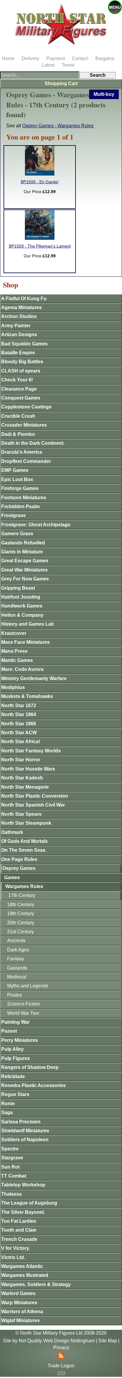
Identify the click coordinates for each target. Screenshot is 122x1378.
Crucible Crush (18, 416)
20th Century (20, 922)
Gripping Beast (18, 588)
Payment (55, 58)
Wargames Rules (24, 886)
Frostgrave (13, 515)
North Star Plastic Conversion (34, 795)
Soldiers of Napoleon (25, 1139)
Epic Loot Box (17, 479)
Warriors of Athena (22, 1311)
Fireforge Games (19, 488)
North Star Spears (21, 814)
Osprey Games (19, 868)
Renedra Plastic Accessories (33, 1085)
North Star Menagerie (25, 787)
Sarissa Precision (21, 1121)
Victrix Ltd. (13, 1257)
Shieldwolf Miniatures (25, 1130)
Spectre (10, 1148)
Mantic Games (17, 660)
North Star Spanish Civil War (33, 804)
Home (8, 58)
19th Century (20, 913)
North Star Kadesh (22, 777)
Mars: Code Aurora (22, 669)
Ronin (8, 1103)
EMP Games (14, 470)
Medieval (16, 976)
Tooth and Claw (18, 1230)
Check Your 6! (17, 379)
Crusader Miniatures (24, 425)
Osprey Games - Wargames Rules (58, 125)
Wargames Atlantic (22, 1266)
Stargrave (12, 1157)
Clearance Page (19, 389)
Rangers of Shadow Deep (30, 1067)
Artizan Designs (19, 334)
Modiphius (13, 687)
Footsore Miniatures (23, 497)
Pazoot (9, 1031)
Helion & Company (22, 615)
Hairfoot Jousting (20, 596)
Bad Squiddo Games (24, 343)
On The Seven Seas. (23, 850)
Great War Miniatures (24, 569)
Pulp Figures (15, 1058)
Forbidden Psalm (20, 506)
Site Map (107, 1340)
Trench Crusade (19, 1239)
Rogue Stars (15, 1094)
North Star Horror (20, 759)
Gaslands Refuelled (23, 542)
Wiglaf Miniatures (20, 1320)
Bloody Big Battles (22, 361)
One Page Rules (19, 859)
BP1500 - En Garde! (40, 182)
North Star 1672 (18, 705)
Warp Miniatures (19, 1302)
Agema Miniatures (21, 307)
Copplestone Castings (26, 406)
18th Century (20, 904)
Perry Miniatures (19, 1040)
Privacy (61, 1347)
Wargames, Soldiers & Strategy (36, 1284)
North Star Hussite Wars (28, 768)
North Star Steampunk (26, 823)
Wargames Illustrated (24, 1275)
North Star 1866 (18, 723)
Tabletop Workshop (23, 1184)
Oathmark (12, 832)
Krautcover (13, 633)
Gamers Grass (17, 533)
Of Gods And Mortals (24, 841)
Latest (48, 65)
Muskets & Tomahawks (27, 696)
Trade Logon (61, 1365)
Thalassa (11, 1194)
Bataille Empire (18, 352)
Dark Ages (18, 949)
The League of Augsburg (29, 1202)
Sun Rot (10, 1166)
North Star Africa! (20, 741)
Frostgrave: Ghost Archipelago (35, 524)
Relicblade (13, 1076)
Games (12, 877)
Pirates (14, 995)
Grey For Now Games (25, 578)
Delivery (30, 58)
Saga (7, 1112)
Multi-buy (104, 94)
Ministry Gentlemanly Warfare (34, 678)
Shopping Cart (61, 83)
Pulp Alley (12, 1049)
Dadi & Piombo (18, 434)
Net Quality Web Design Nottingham (57, 1340)
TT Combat (13, 1175)
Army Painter (15, 325)
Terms (68, 65)
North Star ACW (19, 732)
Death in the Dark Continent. (33, 443)
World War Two (23, 1013)
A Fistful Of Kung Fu (23, 298)
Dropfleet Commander (26, 461)
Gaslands (17, 967)
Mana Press (14, 651)
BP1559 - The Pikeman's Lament (40, 246)
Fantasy (15, 958)
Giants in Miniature (22, 551)
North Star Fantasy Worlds (31, 750)
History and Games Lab (27, 624)
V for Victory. (15, 1248)
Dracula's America (21, 452)
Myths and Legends (27, 985)
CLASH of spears (20, 370)
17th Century (21, 895)
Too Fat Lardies (18, 1221)
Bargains (104, 58)
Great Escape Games (24, 560)
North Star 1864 (18, 714)
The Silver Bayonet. (23, 1212)
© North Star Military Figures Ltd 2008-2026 (61, 1332)
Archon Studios (19, 316)
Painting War (15, 1022)
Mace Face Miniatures (25, 642)
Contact (80, 58)
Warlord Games (18, 1293)
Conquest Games (20, 397)
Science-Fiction (23, 1003)
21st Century (20, 931)
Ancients (16, 940)
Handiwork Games (21, 605)
